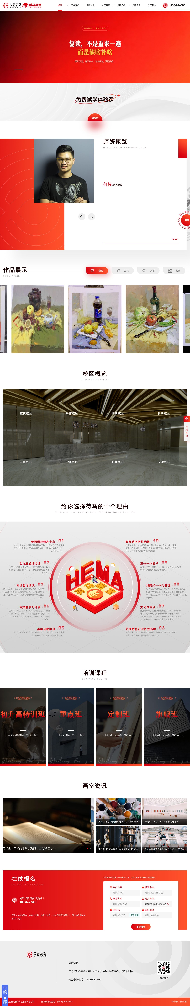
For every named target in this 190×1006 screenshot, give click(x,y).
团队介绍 (91, 5)
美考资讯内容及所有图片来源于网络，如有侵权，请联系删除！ (102, 971)
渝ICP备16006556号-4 (65, 1002)
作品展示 (106, 5)
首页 (60, 5)
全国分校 (121, 5)
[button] (81, 216)
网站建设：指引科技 (179, 1002)
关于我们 (152, 5)
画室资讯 (136, 5)
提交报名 (140, 927)
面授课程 (75, 5)
